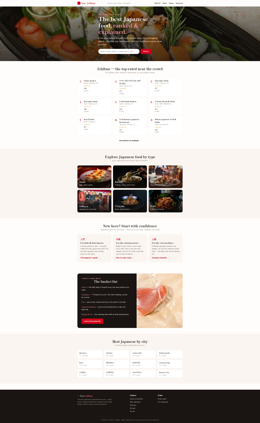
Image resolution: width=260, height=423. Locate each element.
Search (146, 51)
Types (171, 3)
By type (132, 408)
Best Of (157, 3)
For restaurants (163, 402)
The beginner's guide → (90, 258)
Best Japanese (135, 402)
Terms (123, 420)
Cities (164, 3)
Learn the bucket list (92, 321)
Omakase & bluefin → (160, 258)
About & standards (136, 399)
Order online (162, 399)
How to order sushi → (124, 258)
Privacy (117, 420)
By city (132, 411)
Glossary (179, 3)
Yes (86, 3)
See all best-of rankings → (130, 141)
